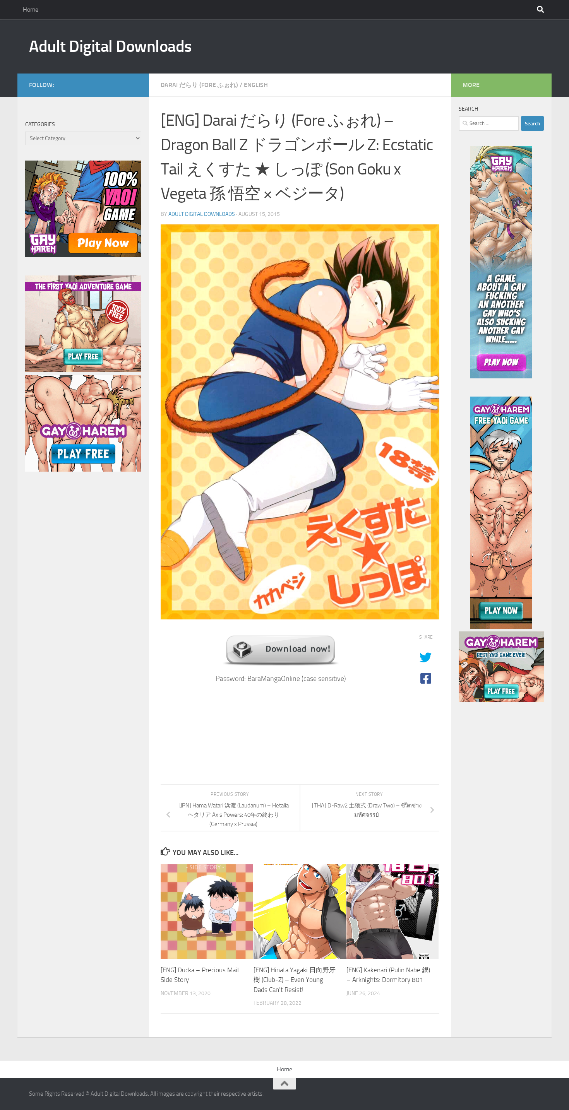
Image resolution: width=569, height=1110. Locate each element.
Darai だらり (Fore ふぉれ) (199, 85)
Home (30, 9)
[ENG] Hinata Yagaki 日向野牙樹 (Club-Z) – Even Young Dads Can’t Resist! (295, 980)
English (256, 85)
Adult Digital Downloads (110, 46)
